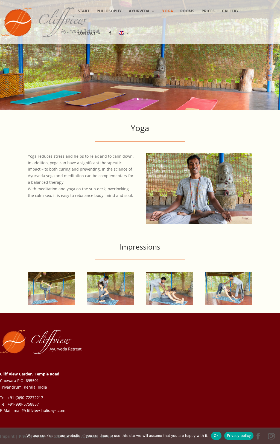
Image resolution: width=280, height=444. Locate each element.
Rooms (187, 11)
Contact (87, 33)
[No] (273, 436)
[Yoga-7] (51, 303)
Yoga (167, 11)
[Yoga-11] (228, 303)
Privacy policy (239, 435)
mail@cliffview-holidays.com (39, 410)
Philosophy (109, 11)
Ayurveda (139, 11)
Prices (208, 11)
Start (83, 11)
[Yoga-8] (169, 303)
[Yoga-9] (110, 303)
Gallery (230, 11)
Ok (216, 435)
